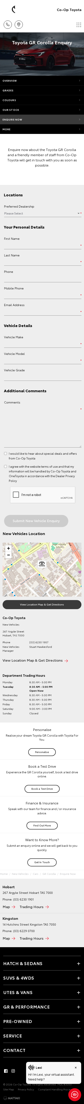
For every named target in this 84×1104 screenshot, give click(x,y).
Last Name (12, 255)
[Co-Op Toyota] (9, 9)
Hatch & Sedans (23, 963)
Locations (18, 23)
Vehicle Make (13, 337)
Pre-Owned (17, 1021)
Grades (8, 90)
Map (6, 906)
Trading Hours (32, 906)
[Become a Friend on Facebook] (5, 1071)
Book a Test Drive (42, 788)
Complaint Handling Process (55, 1089)
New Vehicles (20, 873)
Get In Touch (42, 862)
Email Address (14, 305)
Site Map (8, 1089)
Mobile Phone (14, 288)
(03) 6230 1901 (23, 899)
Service (12, 1036)
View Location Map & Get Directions (42, 604)
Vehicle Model (14, 353)
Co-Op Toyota (69, 9)
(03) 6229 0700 (24, 931)
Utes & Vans (18, 992)
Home (4, 873)
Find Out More (42, 825)
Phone (8, 271)
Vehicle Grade (14, 370)
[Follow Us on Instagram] (13, 1071)
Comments (12, 402)
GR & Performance (26, 1007)
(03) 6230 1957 (38, 642)
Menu (78, 23)
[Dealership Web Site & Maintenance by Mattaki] (11, 1098)
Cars (35, 873)
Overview (10, 80)
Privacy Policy (26, 1089)
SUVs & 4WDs (18, 978)
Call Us (7, 23)
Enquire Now (12, 119)
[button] (42, 565)
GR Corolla (49, 873)
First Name (12, 238)
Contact (14, 1050)
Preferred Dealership (19, 206)
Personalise (42, 752)
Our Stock (11, 109)
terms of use (49, 466)
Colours (9, 100)
